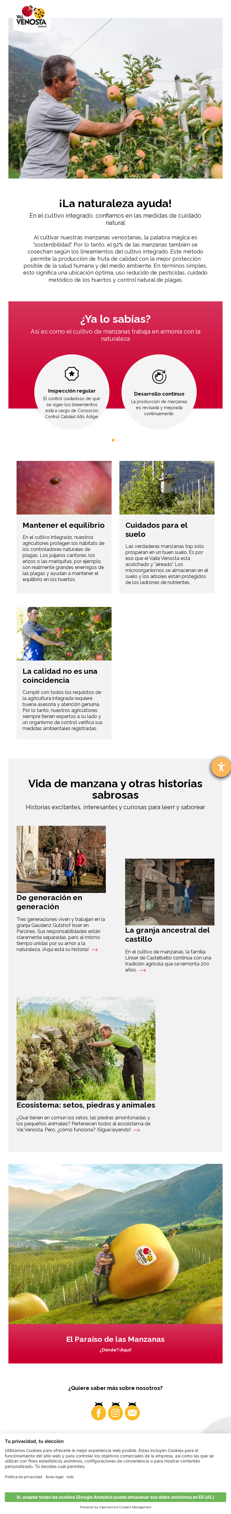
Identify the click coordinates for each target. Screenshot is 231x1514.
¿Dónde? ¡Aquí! (115, 1350)
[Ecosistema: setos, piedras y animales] (86, 1048)
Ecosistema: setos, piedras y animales (86, 1104)
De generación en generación (49, 902)
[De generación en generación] (61, 859)
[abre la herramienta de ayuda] (221, 767)
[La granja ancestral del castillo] (169, 892)
